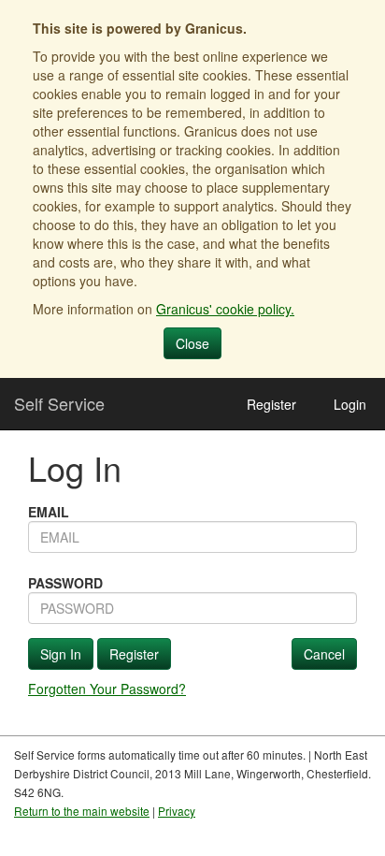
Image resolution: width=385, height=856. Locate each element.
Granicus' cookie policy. (225, 308)
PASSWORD (65, 582)
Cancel (324, 654)
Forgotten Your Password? (107, 688)
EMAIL (48, 511)
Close (192, 343)
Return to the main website (82, 811)
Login (350, 404)
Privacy (176, 811)
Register (271, 404)
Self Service (59, 403)
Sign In (60, 654)
